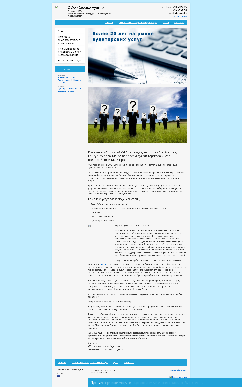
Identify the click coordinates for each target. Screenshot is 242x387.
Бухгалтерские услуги (69, 60)
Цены (166, 22)
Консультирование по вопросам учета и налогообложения (69, 51)
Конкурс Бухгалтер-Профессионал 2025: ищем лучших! (69, 80)
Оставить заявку (180, 16)
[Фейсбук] (58, 376)
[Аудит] (137, 83)
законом (104, 264)
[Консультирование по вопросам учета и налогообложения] (137, 142)
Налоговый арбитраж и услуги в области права (69, 39)
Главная (109, 22)
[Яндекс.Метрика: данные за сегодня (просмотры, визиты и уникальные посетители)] (178, 377)
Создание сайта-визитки (178, 370)
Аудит (61, 31)
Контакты (179, 22)
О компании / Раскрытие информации (138, 22)
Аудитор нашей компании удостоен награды (69, 89)
